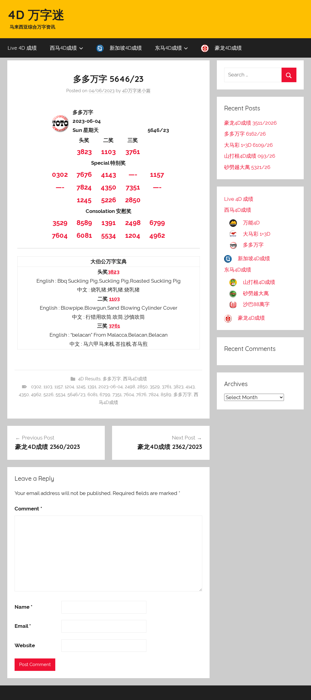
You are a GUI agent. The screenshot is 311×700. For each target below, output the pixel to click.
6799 (157, 223)
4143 (108, 174)
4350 (108, 187)
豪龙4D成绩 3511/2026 (250, 123)
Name (23, 607)
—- (132, 174)
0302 (60, 174)
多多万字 (112, 379)
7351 (133, 187)
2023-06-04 (110, 386)
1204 (132, 235)
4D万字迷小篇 (136, 90)
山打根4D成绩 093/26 (249, 156)
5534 (108, 235)
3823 (84, 152)
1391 (108, 223)
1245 (84, 200)
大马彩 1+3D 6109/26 (248, 145)
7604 (60, 235)
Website (25, 645)
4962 (157, 235)
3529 (60, 223)
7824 (84, 187)
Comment (28, 509)
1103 (108, 152)
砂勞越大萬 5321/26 (247, 167)
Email (23, 626)
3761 (132, 152)
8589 (84, 223)
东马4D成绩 (168, 48)
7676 (84, 174)
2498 (133, 223)
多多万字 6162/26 (245, 134)
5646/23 (76, 394)
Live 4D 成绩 (22, 48)
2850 (133, 200)
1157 (157, 174)
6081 (84, 235)
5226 (108, 200)
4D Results (89, 379)
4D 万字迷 (35, 14)
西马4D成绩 (63, 48)
